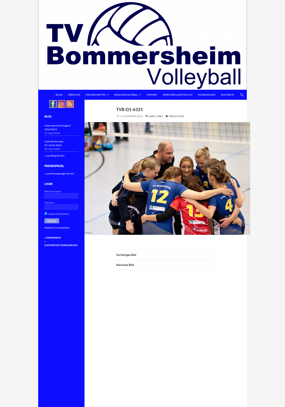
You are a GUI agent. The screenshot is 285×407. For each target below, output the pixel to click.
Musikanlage (207, 94)
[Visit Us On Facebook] (53, 103)
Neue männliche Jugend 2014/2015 (57, 127)
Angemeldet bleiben (58, 213)
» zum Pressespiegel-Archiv (59, 173)
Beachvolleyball (126, 94)
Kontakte (227, 94)
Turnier (151, 94)
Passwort (49, 202)
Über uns (74, 94)
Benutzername (52, 191)
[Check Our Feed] (70, 103)
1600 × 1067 (156, 116)
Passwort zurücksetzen (57, 227)
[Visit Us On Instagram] (61, 103)
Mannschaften (96, 94)
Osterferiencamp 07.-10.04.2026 (53, 143)
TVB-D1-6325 (176, 116)
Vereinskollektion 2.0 (177, 94)
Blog (59, 94)
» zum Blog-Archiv (54, 155)
